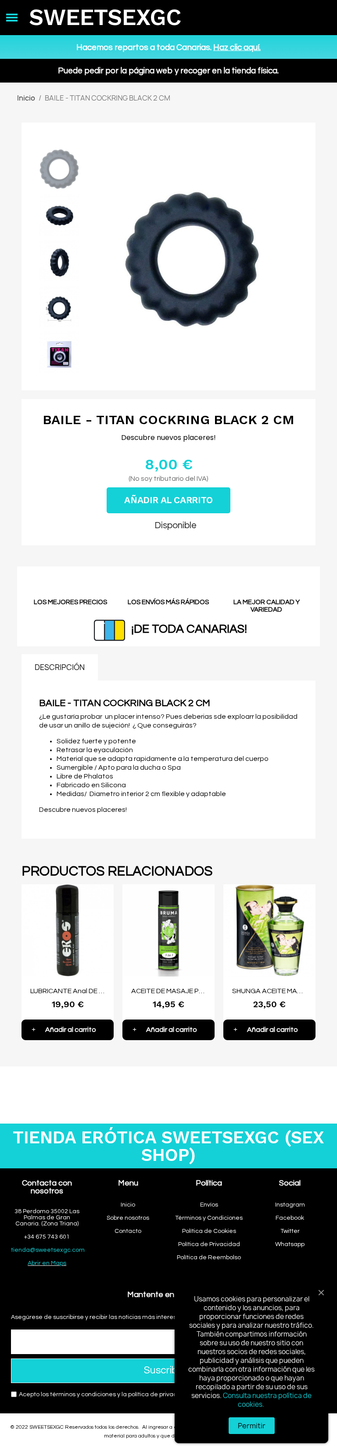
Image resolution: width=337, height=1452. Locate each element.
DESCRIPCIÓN (60, 667)
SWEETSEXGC (105, 17)
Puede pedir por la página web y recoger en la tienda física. (168, 70)
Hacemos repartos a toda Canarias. (168, 47)
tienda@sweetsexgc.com (48, 1250)
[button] (92, 261)
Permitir (251, 1425)
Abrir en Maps (47, 1263)
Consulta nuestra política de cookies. (267, 1400)
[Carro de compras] (318, 18)
